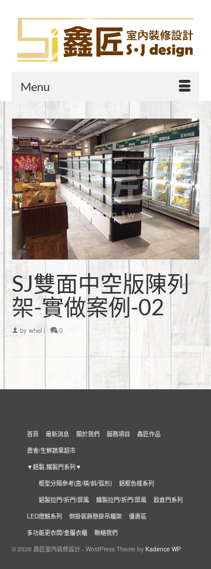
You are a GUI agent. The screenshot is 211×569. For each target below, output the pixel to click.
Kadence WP (163, 549)
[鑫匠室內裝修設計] (105, 40)
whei (35, 330)
